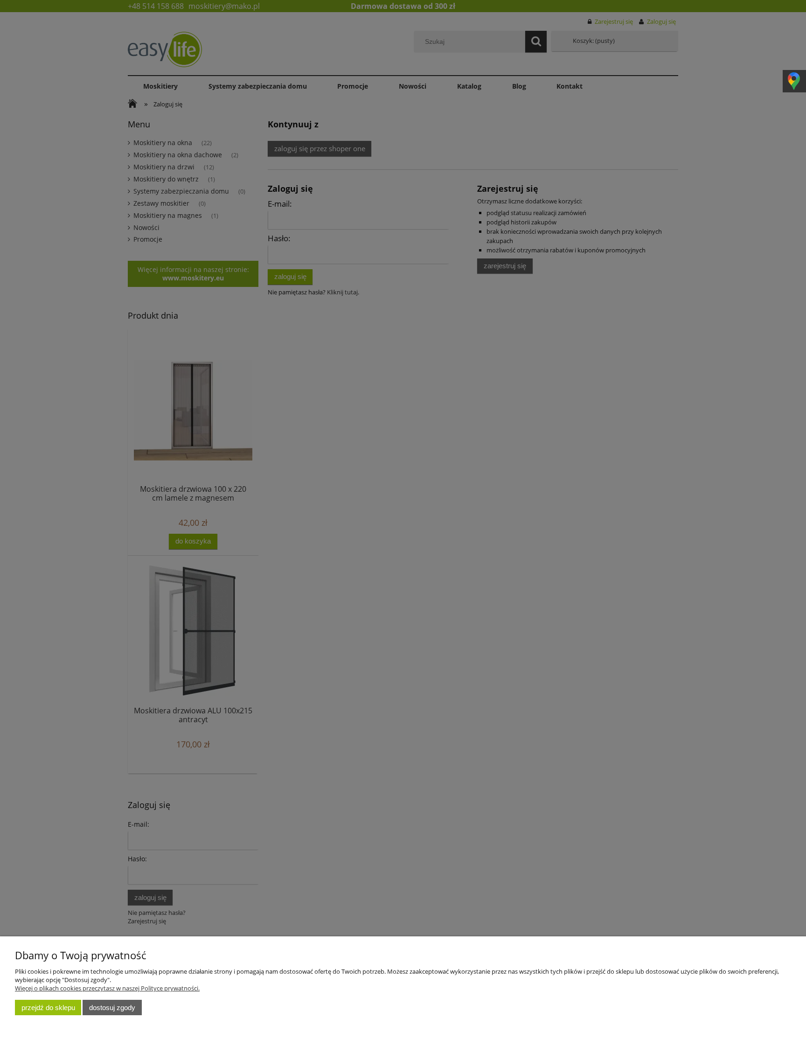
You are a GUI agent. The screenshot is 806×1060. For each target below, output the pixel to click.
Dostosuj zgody (112, 1007)
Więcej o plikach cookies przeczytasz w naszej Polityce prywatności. (107, 988)
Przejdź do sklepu (48, 1007)
